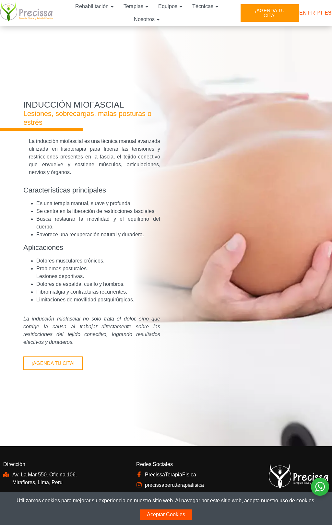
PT (319, 13)
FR (311, 13)
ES (328, 13)
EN (303, 13)
